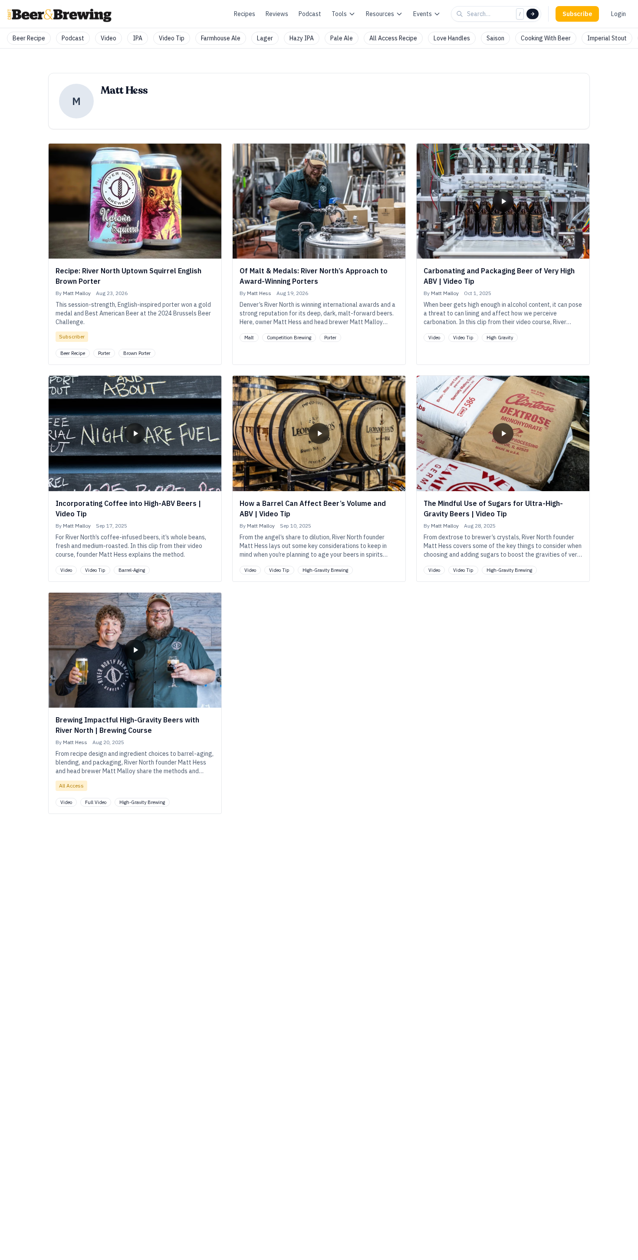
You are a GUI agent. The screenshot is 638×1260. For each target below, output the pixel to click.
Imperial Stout (607, 38)
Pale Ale (341, 38)
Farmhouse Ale (220, 38)
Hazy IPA (301, 38)
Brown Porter (137, 353)
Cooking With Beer (546, 38)
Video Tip (171, 38)
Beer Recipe (29, 38)
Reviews (277, 14)
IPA (137, 38)
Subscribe (577, 14)
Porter (104, 353)
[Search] (532, 14)
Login (618, 14)
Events (422, 14)
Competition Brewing (289, 338)
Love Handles (452, 38)
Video (108, 38)
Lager (265, 38)
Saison (495, 38)
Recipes (244, 14)
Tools (339, 14)
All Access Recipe (393, 38)
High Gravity (500, 338)
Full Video (95, 802)
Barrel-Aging (131, 570)
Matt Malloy (77, 293)
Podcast (310, 14)
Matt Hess (259, 293)
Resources (380, 14)
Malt (249, 338)
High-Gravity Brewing (325, 570)
